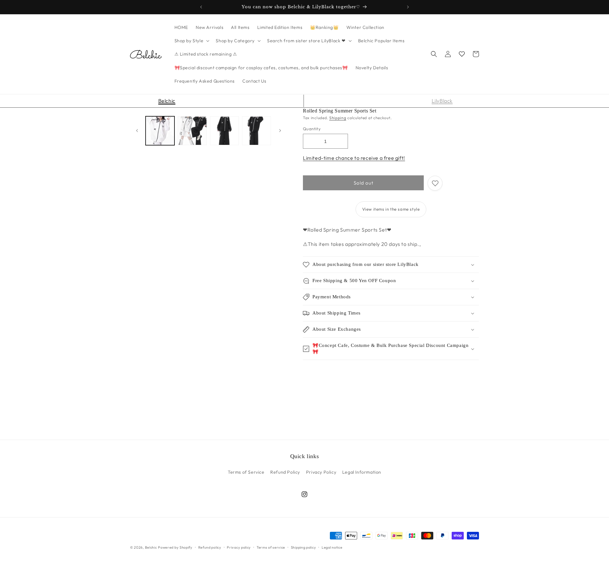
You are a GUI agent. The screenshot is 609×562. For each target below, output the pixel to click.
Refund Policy (285, 472)
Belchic (166, 101)
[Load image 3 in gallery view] (224, 130)
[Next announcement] (408, 7)
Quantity (312, 128)
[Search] (434, 54)
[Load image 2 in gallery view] (192, 130)
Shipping (337, 117)
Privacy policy (239, 547)
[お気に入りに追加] (435, 183)
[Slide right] (280, 131)
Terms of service (271, 547)
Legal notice (332, 547)
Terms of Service (246, 472)
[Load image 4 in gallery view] (256, 130)
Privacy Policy (321, 472)
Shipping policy (303, 547)
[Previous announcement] (201, 7)
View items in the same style (391, 209)
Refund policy (209, 547)
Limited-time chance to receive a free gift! (354, 158)
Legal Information (361, 472)
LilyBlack (442, 101)
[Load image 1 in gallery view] (160, 130)
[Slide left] (137, 131)
